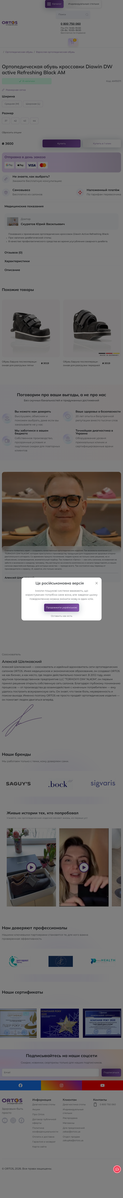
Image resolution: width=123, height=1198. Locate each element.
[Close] (96, 583)
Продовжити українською (61, 607)
